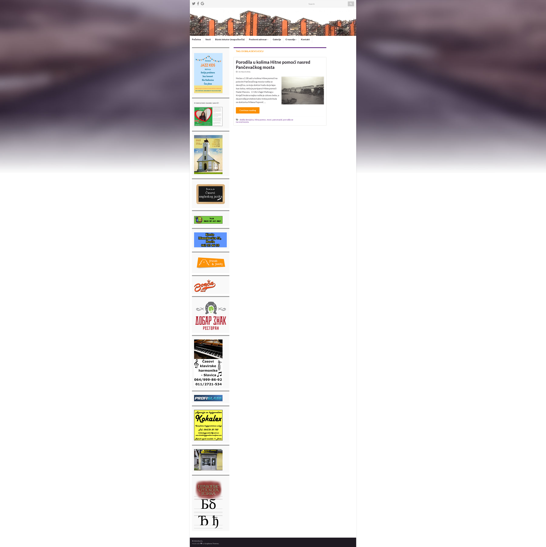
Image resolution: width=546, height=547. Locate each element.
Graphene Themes (211, 543)
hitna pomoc (260, 119)
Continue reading (247, 110)
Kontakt (305, 39)
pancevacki (277, 119)
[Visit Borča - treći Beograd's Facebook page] (198, 3)
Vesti (208, 39)
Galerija (277, 39)
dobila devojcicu (247, 119)
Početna (196, 39)
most (269, 119)
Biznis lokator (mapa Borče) (230, 39)
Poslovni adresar (258, 39)
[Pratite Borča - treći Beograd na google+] (202, 3)
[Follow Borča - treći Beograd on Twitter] (193, 3)
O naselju (290, 39)
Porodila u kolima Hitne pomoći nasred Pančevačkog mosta (273, 64)
